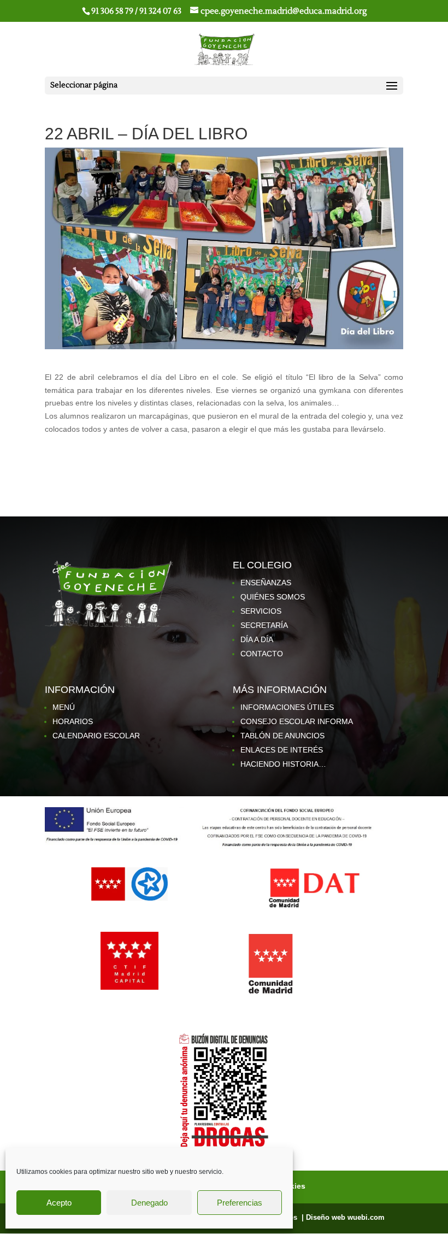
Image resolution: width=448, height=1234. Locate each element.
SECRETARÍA (264, 625)
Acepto (59, 1202)
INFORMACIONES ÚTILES (287, 707)
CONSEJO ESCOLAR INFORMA (296, 721)
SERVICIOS (260, 611)
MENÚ (63, 707)
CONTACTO (261, 653)
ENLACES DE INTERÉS (281, 749)
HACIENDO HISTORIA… (283, 764)
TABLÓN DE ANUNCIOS (282, 735)
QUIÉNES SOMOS (272, 596)
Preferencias (239, 1202)
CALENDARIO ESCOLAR (96, 735)
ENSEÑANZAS (265, 582)
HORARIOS (72, 721)
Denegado (149, 1202)
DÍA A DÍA (256, 639)
